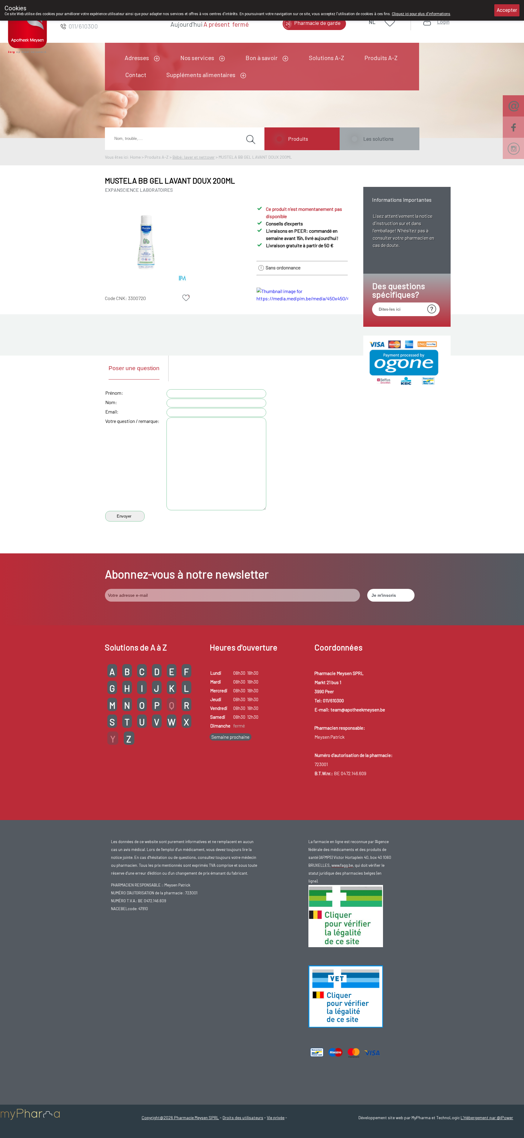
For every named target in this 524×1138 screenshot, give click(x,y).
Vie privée (275, 1117)
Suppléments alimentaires (200, 74)
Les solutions (378, 138)
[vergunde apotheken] (345, 1026)
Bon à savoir (261, 57)
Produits (298, 138)
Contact (135, 74)
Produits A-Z (381, 57)
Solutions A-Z (326, 57)
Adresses (137, 57)
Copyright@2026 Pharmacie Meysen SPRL (180, 1117)
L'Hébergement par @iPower (487, 1117)
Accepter (507, 10)
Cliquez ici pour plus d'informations (421, 14)
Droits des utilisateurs (243, 1117)
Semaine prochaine (230, 737)
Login (443, 22)
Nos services (197, 57)
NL (372, 22)
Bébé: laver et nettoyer (194, 157)
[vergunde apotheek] (345, 945)
